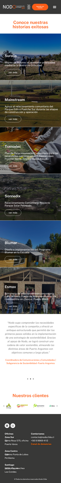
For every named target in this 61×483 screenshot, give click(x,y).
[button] (54, 7)
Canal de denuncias (41, 444)
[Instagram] (12, 425)
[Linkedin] (7, 425)
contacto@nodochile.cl (42, 437)
